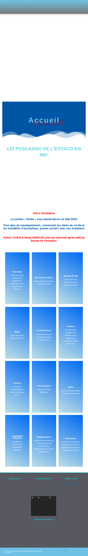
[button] (55, 7)
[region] (43, 501)
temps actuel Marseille (71, 483)
